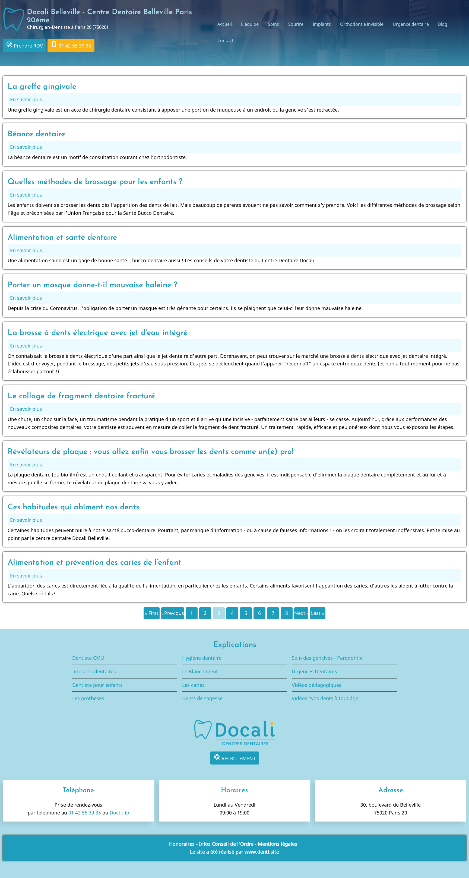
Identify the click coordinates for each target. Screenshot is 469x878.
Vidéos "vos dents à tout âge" (326, 698)
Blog (442, 24)
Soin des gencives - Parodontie (327, 658)
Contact (225, 40)
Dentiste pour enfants (97, 685)
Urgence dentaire (411, 24)
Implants (322, 24)
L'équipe (250, 24)
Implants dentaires (94, 671)
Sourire (295, 24)
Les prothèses (88, 698)
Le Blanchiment (200, 671)
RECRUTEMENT (235, 758)
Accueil (224, 24)
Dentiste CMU (88, 658)
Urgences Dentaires (314, 671)
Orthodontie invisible (362, 24)
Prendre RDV (24, 45)
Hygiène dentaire (201, 658)
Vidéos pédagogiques (316, 685)
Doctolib (119, 812)
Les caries (193, 685)
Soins (273, 24)
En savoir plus (26, 99)
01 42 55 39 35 (71, 45)
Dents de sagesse (202, 698)
